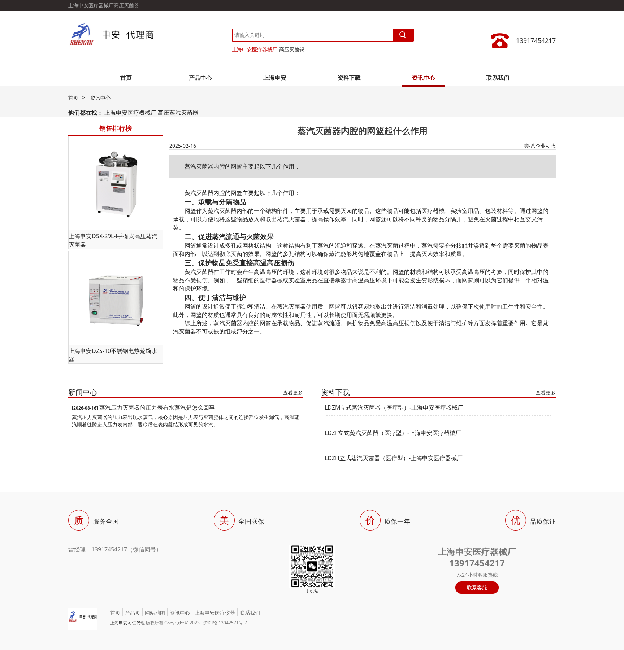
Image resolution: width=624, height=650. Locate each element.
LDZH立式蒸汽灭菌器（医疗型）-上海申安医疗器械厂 (394, 458)
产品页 (132, 612)
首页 (126, 78)
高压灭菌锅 (291, 49)
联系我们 (498, 78)
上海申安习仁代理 (127, 623)
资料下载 (349, 78)
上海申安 (274, 78)
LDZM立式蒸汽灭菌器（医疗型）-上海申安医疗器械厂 (394, 407)
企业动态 (546, 145)
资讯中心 (423, 78)
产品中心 (200, 78)
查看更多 (293, 392)
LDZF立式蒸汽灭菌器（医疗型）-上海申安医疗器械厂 (393, 433)
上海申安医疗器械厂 (254, 49)
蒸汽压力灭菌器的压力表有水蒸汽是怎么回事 (157, 407)
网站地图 (155, 612)
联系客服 (477, 587)
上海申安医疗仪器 (215, 612)
